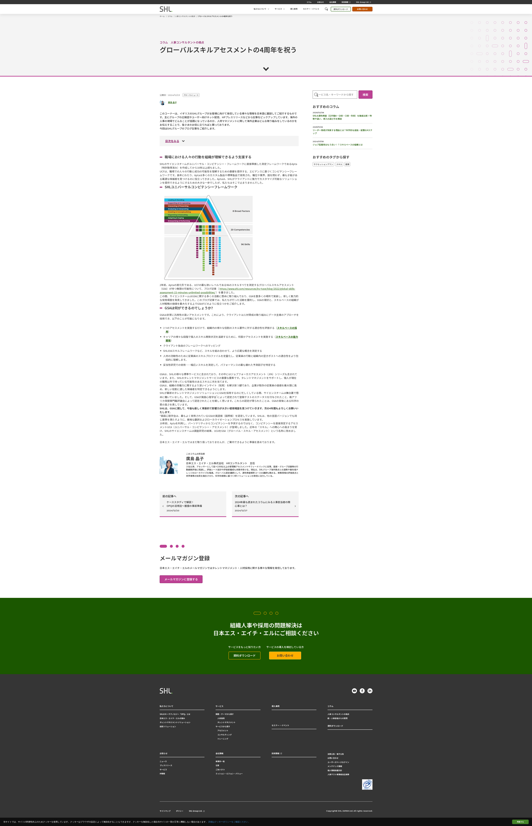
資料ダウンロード (341, 9)
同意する (520, 822)
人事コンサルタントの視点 (185, 16)
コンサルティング (224, 734)
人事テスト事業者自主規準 (338, 774)
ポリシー (179, 811)
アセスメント (222, 730)
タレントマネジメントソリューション (175, 722)
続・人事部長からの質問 (337, 718)
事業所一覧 (220, 761)
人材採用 (221, 718)
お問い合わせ (362, 9)
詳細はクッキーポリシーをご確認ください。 (229, 822)
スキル (339, 164)
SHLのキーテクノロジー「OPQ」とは (175, 714)
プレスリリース (166, 765)
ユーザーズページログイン (338, 762)
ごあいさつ (220, 769)
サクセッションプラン (323, 164)
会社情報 (332, 2)
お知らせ (320, 2)
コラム (309, 2)
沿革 (217, 765)
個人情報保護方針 (335, 770)
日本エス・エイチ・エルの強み (172, 718)
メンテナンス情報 (335, 766)
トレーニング (222, 738)
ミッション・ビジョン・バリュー (229, 773)
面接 (347, 164)
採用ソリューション (168, 726)
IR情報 (162, 773)
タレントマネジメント (226, 722)
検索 (365, 95)
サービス (163, 769)
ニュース (163, 761)
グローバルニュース (191, 95)
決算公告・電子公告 (336, 754)
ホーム (162, 16)
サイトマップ (165, 811)
